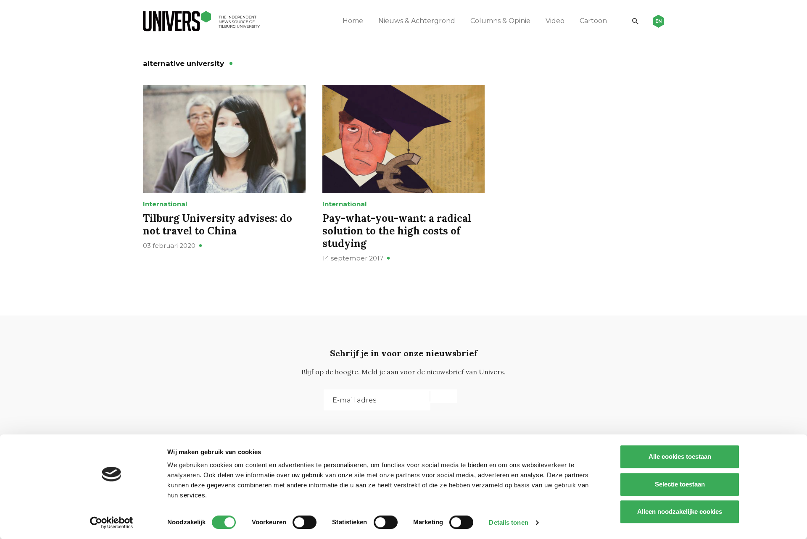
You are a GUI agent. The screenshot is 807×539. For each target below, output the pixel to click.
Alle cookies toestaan (680, 456)
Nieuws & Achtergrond (416, 21)
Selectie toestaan (680, 484)
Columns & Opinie (500, 21)
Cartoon (593, 21)
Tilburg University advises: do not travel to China (217, 224)
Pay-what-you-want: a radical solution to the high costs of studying (396, 231)
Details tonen (508, 522)
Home (353, 21)
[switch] (304, 522)
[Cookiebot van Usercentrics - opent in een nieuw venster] (111, 522)
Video (555, 21)
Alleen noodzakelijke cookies (679, 511)
